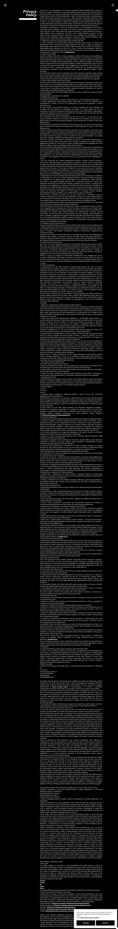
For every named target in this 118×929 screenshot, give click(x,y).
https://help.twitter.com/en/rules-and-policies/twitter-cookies (66, 911)
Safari (42, 888)
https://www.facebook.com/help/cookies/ (61, 907)
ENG (107, 5)
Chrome (42, 881)
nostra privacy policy (60, 687)
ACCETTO (105, 923)
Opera (42, 886)
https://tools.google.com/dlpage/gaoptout (56, 415)
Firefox (42, 883)
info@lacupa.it (70, 52)
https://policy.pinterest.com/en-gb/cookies (61, 909)
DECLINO (86, 923)
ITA (103, 5)
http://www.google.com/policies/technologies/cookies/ (70, 903)
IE (40, 884)
